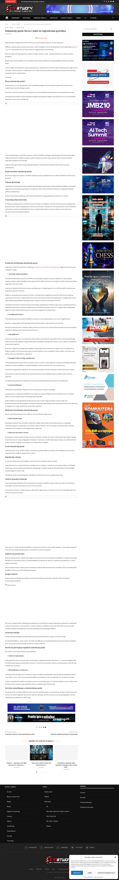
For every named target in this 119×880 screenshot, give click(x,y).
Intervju (9, 836)
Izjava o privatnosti (98, 877)
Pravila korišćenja (85, 802)
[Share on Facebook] (39, 727)
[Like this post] (37, 727)
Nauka (9, 801)
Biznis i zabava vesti (13, 797)
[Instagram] (106, 1)
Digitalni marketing (13, 811)
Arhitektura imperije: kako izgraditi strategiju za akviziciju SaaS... (41, 765)
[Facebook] (104, 1)
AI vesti (9, 792)
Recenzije (48, 801)
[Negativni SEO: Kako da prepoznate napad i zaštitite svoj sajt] (66, 752)
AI (85, 18)
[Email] (113, 1)
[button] (115, 857)
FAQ (53, 869)
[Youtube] (110, 1)
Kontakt (83, 797)
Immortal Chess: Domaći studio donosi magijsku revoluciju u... (39, 1)
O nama (82, 792)
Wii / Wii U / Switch (52, 821)
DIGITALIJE (53, 18)
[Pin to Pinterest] (43, 727)
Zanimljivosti (11, 831)
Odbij (90, 873)
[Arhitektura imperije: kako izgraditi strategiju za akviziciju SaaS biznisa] (41, 752)
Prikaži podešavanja (106, 873)
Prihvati (77, 873)
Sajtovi (9, 821)
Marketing (39, 869)
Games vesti (48, 792)
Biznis (9, 806)
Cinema (9, 816)
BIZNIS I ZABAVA (66, 18)
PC (47, 806)
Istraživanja (10, 826)
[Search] (113, 18)
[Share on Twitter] (41, 727)
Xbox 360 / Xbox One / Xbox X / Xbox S (57, 811)
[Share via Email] (45, 727)
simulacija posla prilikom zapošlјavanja (46, 267)
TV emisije (93, 18)
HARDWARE (15, 18)
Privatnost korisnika (86, 807)
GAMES (78, 18)
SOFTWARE (26, 18)
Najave (47, 797)
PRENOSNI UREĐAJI (40, 18)
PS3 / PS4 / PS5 (51, 816)
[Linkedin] (108, 1)
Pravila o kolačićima (88, 877)
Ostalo (48, 826)
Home (6, 24)
